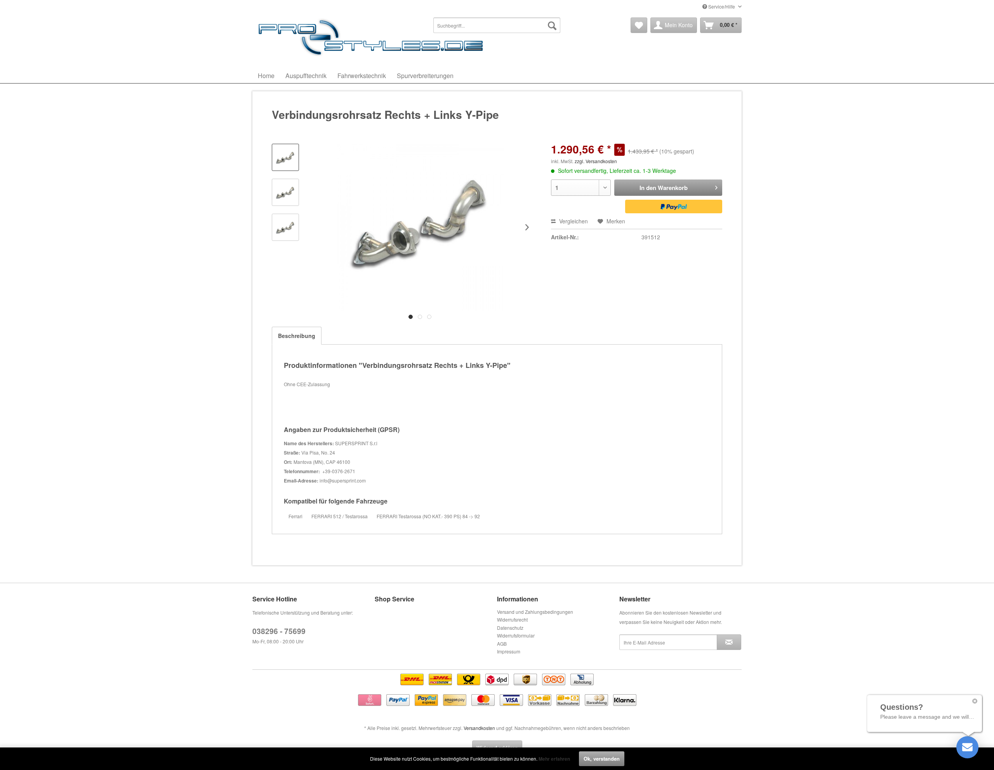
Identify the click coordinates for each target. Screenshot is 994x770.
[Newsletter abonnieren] (729, 642)
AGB (502, 643)
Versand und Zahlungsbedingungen (535, 611)
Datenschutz (510, 627)
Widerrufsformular (516, 635)
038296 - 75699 (279, 631)
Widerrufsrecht (512, 619)
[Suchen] (552, 25)
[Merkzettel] (639, 25)
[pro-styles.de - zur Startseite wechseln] (372, 36)
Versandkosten (479, 728)
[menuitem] (497, 25)
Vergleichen (573, 221)
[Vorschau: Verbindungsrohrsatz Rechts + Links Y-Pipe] (285, 157)
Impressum (508, 651)
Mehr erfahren (554, 758)
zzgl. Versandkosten (596, 161)
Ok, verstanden (602, 758)
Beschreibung (296, 336)
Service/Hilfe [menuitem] (721, 6)
